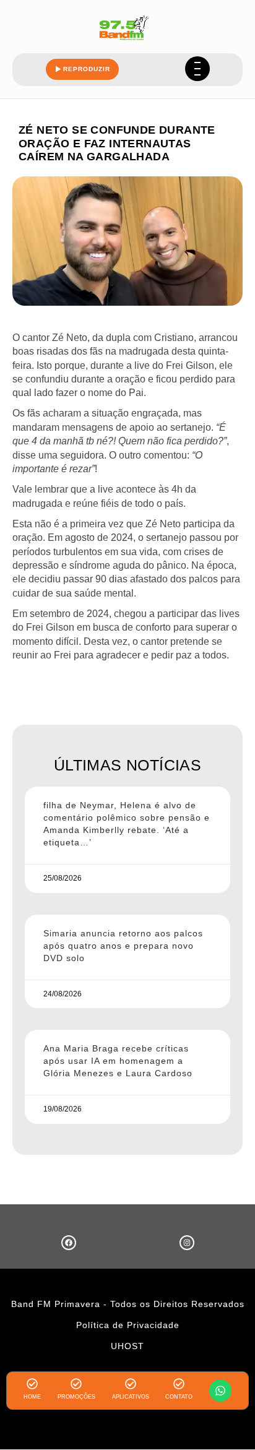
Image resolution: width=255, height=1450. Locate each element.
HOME (32, 1397)
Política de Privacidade (127, 1325)
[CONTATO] (178, 1383)
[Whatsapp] (220, 1390)
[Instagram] (186, 1242)
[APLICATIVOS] (130, 1383)
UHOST (127, 1346)
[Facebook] (68, 1242)
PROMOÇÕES (76, 1397)
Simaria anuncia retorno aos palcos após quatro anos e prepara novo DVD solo (123, 945)
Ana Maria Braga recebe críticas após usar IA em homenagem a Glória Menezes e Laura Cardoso (117, 1060)
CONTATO (178, 1397)
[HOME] (32, 1383)
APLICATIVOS (130, 1397)
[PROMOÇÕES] (76, 1383)
